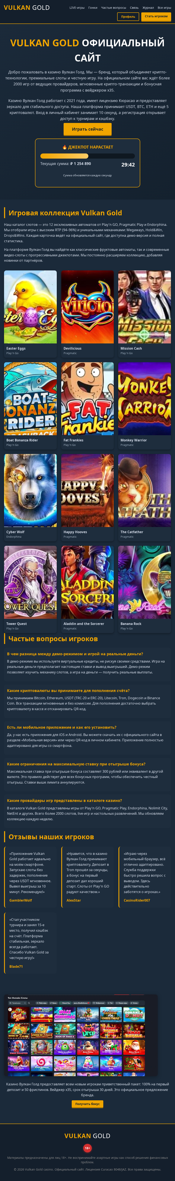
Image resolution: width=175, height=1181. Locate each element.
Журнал (148, 8)
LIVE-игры (77, 8)
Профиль (128, 17)
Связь (134, 8)
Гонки (92, 8)
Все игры (164, 8)
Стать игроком (156, 16)
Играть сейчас (87, 129)
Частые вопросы (113, 8)
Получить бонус (87, 1104)
